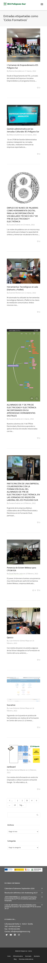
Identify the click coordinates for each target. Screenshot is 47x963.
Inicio (9, 956)
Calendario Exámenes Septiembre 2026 (19, 888)
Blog (15, 959)
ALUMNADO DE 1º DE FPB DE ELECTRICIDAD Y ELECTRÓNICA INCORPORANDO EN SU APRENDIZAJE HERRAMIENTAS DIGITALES (21, 410)
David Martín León (16, 573)
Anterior (13, 800)
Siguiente (23, 805)
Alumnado (28, 956)
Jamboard (11, 767)
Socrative (11, 705)
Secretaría (37, 956)
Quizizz (10, 637)
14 (15, 805)
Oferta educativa (18, 956)
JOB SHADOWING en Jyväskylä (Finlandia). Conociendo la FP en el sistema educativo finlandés (21, 899)
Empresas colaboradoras (26, 959)
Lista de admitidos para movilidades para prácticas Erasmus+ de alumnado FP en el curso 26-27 (23, 907)
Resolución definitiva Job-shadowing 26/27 (21, 893)
